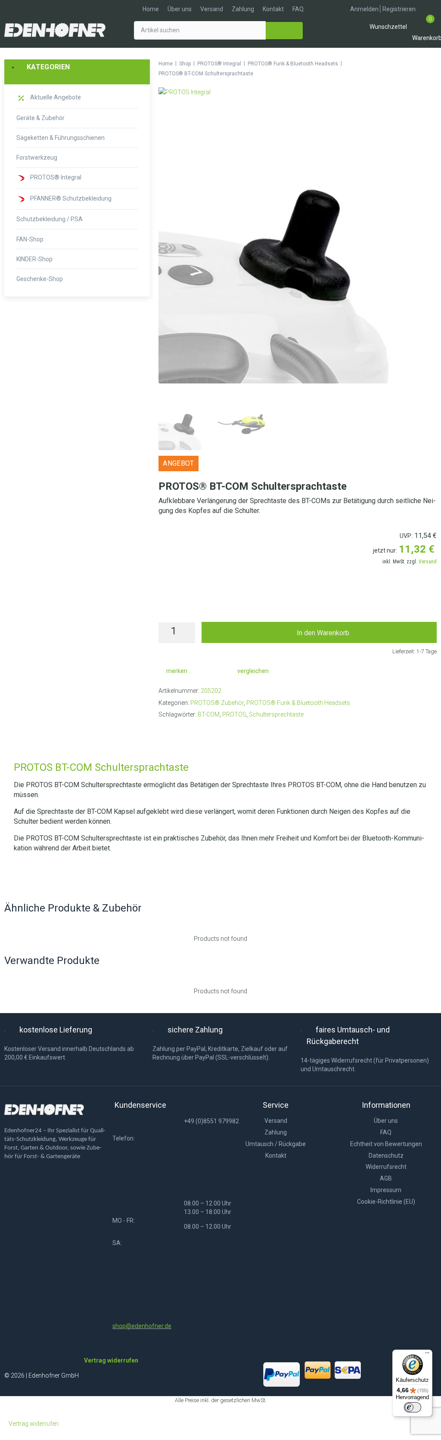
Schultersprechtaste (276, 714)
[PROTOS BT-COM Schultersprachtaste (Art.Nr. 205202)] (297, 381)
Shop (185, 64)
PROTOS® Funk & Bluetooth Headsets (293, 64)
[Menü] (427, 1355)
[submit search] (284, 30)
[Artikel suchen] (200, 30)
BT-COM (209, 714)
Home (165, 64)
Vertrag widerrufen (34, 1423)
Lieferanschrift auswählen (297, 604)
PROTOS (234, 714)
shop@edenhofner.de (141, 1326)
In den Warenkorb (323, 633)
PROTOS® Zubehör (217, 702)
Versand (428, 562)
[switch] (412, 1407)
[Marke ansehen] (184, 92)
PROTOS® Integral (219, 64)
